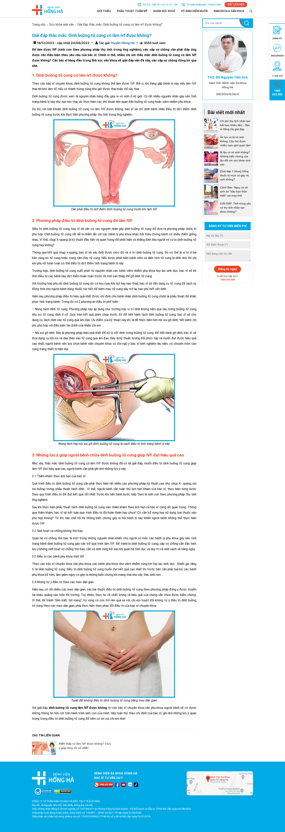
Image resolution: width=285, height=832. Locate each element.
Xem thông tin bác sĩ (227, 93)
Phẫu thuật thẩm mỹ (132, 11)
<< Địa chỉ (277, 76)
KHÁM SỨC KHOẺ (164, 11)
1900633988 (214, 4)
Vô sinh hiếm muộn (194, 11)
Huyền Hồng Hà (122, 43)
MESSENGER (277, 56)
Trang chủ (38, 24)
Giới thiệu (104, 11)
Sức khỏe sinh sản (61, 24)
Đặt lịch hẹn (235, 4)
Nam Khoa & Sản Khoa (229, 11)
